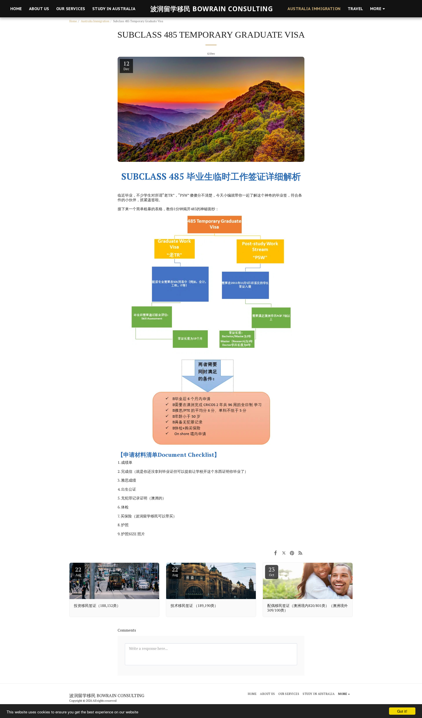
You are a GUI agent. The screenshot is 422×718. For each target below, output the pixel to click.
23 (272, 571)
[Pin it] (292, 552)
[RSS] (300, 552)
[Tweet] (284, 552)
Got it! (402, 711)
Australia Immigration (95, 21)
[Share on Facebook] (275, 552)
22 (78, 571)
